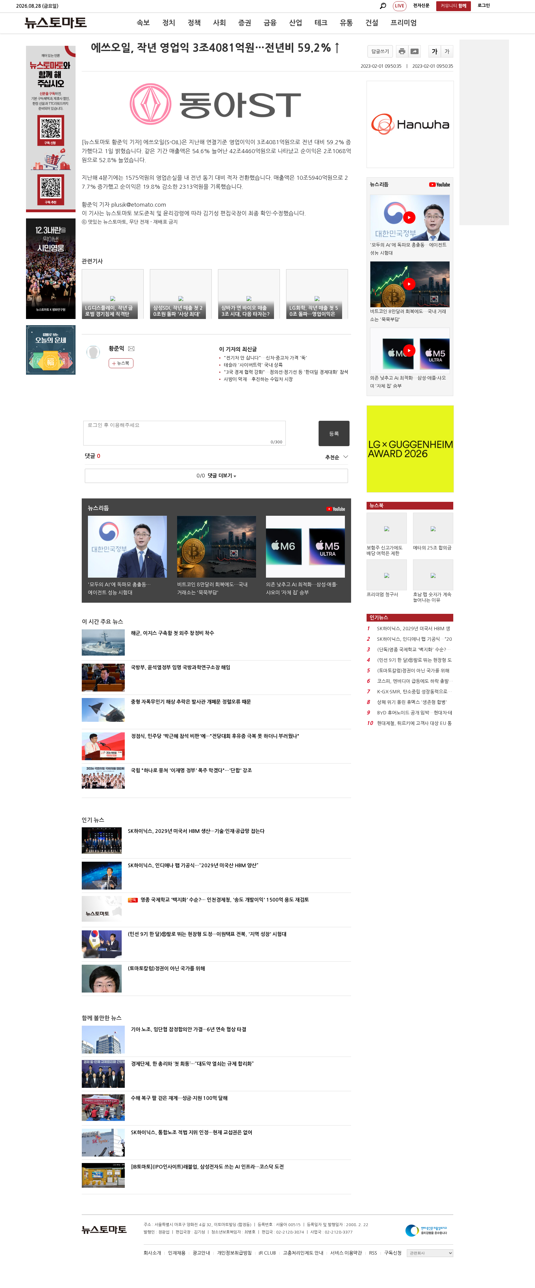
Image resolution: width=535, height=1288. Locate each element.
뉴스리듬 (379, 184)
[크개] (434, 51)
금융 (270, 22)
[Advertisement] (484, 132)
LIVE (399, 6)
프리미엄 (404, 22)
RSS (373, 1253)
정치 (168, 22)
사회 (219, 22)
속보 (143, 22)
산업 (295, 22)
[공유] (414, 51)
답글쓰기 (380, 51)
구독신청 (393, 1253)
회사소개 (152, 1253)
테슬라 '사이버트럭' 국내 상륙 (253, 365)
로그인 (484, 5)
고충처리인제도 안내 (303, 1253)
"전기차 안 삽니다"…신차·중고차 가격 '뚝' (265, 357)
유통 (346, 22)
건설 (371, 22)
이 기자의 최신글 (238, 349)
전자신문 (421, 5)
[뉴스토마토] (56, 23)
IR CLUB (267, 1253)
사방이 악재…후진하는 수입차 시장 (258, 379)
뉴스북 (122, 363)
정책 (194, 22)
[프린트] (402, 51)
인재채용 (176, 1253)
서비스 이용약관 (346, 1253)
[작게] (447, 51)
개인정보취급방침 (234, 1253)
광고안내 (201, 1253)
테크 (321, 22)
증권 (244, 22)
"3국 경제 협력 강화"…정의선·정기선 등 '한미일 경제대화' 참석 (286, 372)
